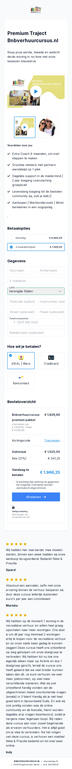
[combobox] (12, 322)
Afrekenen (34, 497)
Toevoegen (52, 440)
